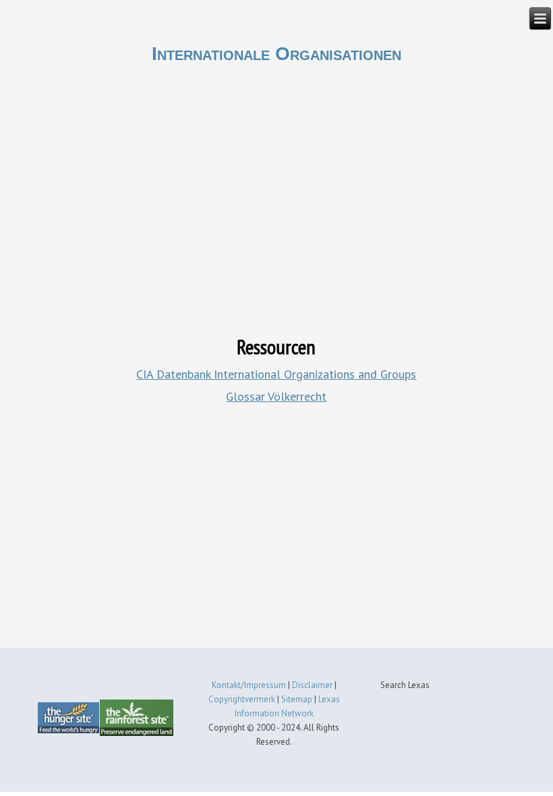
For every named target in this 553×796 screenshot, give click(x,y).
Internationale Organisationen (276, 53)
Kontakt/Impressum (249, 685)
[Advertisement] (276, 528)
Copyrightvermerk (241, 699)
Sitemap (296, 699)
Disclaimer (312, 685)
